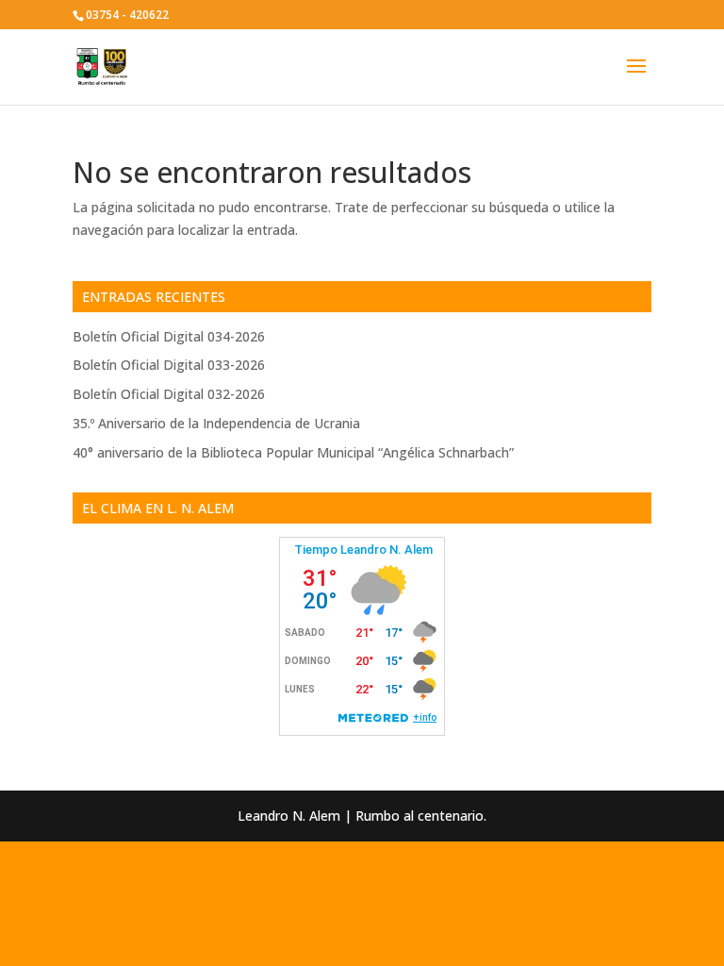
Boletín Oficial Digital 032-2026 (169, 394)
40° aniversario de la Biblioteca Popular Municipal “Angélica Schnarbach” (293, 452)
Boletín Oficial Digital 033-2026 (169, 365)
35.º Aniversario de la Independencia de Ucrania (216, 423)
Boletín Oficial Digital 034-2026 (169, 336)
